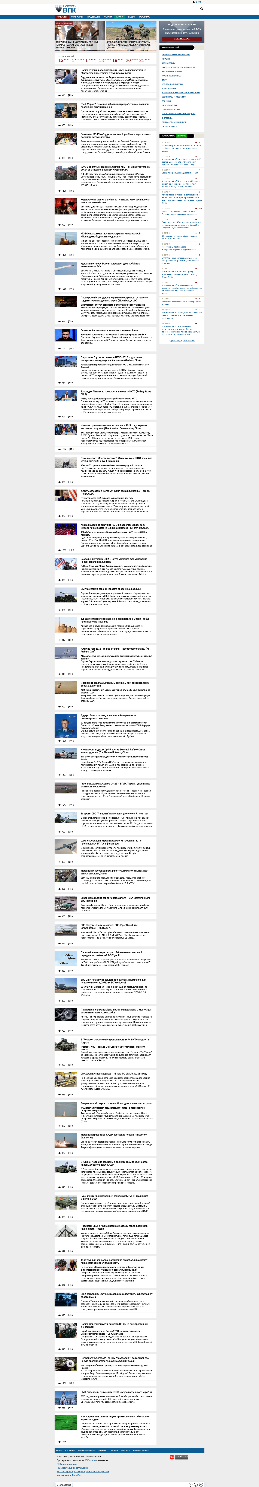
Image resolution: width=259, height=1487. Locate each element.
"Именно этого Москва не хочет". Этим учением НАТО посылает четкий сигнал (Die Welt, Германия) (116, 459)
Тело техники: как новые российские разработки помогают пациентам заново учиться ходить (114, 1261)
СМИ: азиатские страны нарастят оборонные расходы (111, 589)
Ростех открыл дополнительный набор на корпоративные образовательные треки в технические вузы (113, 71)
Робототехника (169, 88)
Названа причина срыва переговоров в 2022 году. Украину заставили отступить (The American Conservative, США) (114, 427)
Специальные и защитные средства (178, 114)
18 (101, 60)
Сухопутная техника (171, 76)
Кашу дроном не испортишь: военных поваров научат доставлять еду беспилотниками (77, 45)
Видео (131, 17)
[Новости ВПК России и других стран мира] (65, 12)
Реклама (144, 17)
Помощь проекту (141, 1450)
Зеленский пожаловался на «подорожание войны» (109, 330)
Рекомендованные (86, 1450)
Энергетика (167, 118)
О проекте (113, 1450)
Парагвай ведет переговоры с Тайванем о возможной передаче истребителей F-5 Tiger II (111, 954)
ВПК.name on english (67, 1464)
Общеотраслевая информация (176, 55)
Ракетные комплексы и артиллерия (178, 67)
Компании (77, 17)
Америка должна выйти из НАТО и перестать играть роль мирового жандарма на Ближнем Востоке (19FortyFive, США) (115, 526)
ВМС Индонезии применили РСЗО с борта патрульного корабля (116, 1392)
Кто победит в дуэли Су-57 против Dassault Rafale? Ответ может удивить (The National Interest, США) (113, 751)
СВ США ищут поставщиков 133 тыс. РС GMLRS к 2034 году (114, 1073)
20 (128, 60)
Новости (62, 17)
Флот (164, 80)
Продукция (93, 17)
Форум (108, 17)
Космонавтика (168, 63)
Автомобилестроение (172, 72)
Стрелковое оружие (171, 110)
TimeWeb (76, 1475)
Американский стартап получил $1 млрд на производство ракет (116, 1103)
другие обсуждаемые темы (182, 340)
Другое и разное (169, 126)
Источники (70, 1450)
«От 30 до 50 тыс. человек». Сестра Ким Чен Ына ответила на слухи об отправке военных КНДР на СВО (115, 168)
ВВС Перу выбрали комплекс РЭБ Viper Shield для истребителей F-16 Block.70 (109, 926)
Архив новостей (66, 56)
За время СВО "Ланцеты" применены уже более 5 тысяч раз (114, 813)
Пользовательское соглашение (72, 1468)
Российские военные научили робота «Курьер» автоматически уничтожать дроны (129, 45)
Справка (102, 1450)
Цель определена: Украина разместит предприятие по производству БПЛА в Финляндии (111, 842)
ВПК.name (90, 1460)
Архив (59, 1450)
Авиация (166, 59)
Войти (199, 2)
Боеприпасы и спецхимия (174, 97)
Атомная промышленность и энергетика (181, 93)
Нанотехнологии (169, 105)
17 (87, 60)
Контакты (125, 1450)
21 (141, 60)
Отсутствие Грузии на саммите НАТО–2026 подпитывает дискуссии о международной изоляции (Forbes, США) (112, 359)
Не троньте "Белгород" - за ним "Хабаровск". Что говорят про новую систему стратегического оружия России (115, 1359)
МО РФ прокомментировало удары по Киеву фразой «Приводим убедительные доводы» (110, 235)
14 (74, 60)
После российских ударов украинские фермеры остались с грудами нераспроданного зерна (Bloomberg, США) (114, 299)
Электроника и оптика (172, 84)
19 (114, 60)
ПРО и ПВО (166, 101)
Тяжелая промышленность (174, 122)
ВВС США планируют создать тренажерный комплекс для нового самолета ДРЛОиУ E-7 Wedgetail (113, 981)
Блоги (119, 17)
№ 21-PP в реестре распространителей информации (83, 1471)
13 (60, 60)
